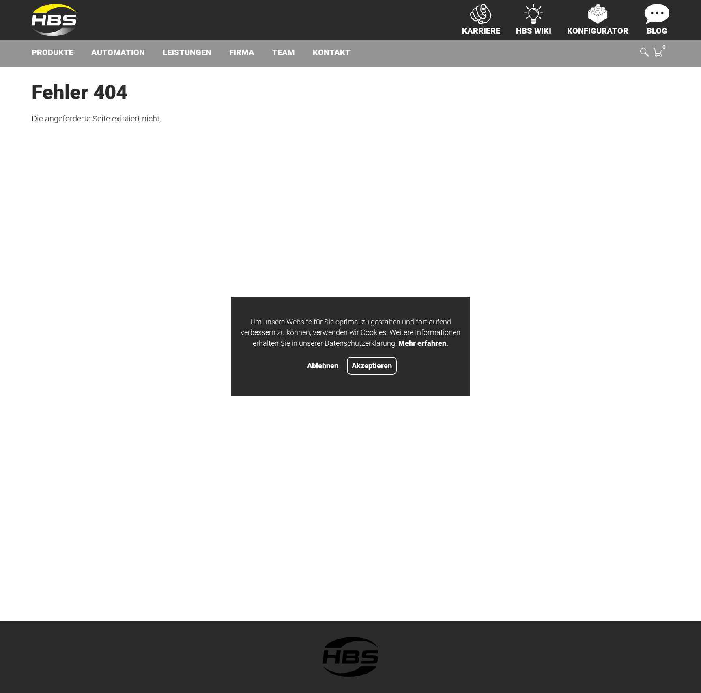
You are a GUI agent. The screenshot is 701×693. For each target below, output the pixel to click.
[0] (657, 53)
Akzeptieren (372, 366)
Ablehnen (322, 366)
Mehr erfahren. (423, 343)
